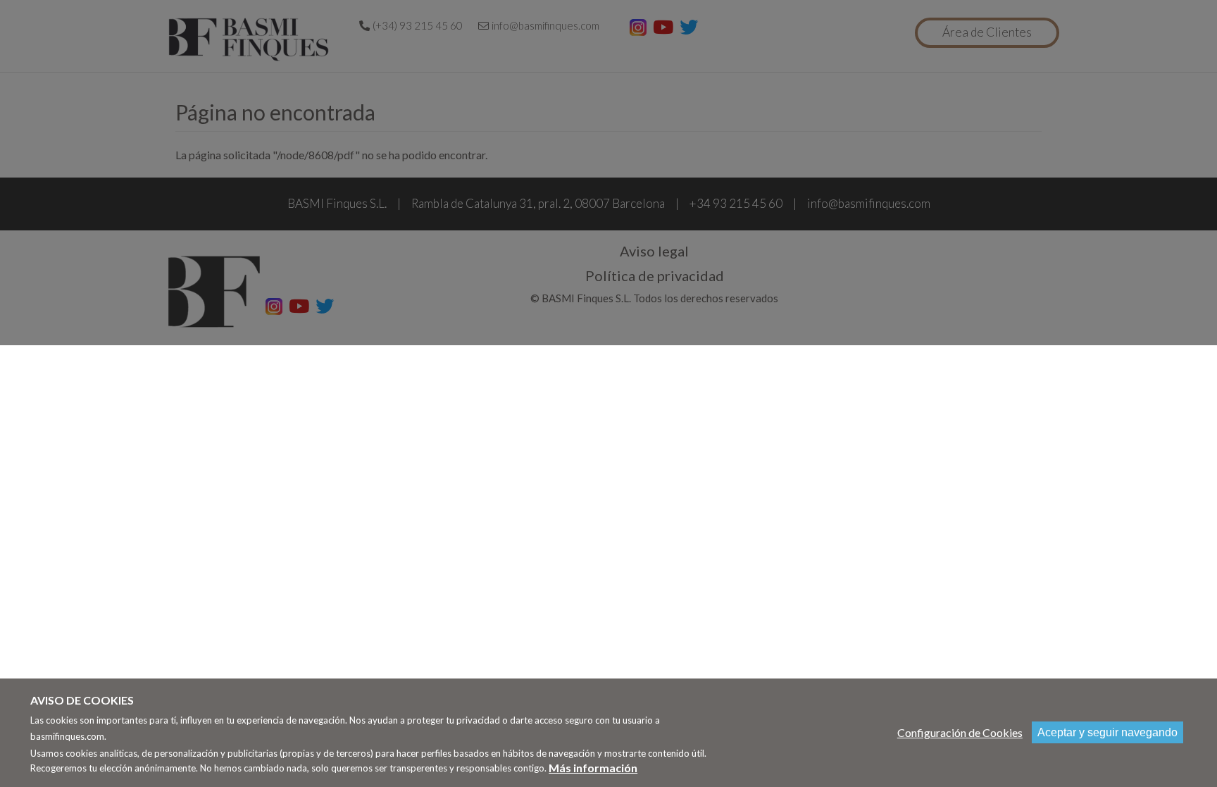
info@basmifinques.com (545, 25)
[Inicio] (251, 39)
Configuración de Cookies (960, 732)
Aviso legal (654, 250)
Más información (593, 767)
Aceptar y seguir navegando (1107, 732)
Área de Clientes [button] (987, 32)
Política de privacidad (654, 275)
